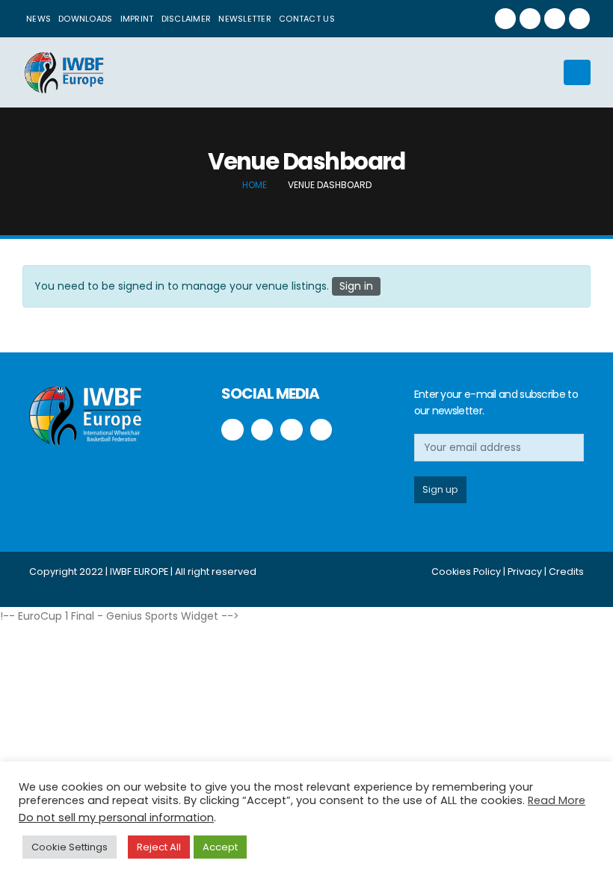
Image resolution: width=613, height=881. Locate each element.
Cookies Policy (466, 571)
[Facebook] (505, 18)
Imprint (137, 19)
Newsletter (244, 19)
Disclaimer (186, 19)
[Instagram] (579, 18)
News (38, 19)
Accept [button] (220, 847)
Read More (556, 800)
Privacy (525, 571)
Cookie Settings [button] (69, 847)
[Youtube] (554, 18)
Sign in (356, 285)
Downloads (85, 19)
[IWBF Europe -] (63, 72)
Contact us (307, 19)
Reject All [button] (159, 847)
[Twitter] (530, 18)
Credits (566, 571)
